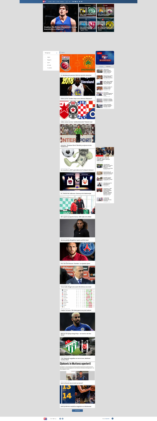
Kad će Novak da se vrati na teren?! (72, 383)
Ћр (69, 1)
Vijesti (54, 1)
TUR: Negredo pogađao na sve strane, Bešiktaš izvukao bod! (75, 359)
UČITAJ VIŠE (77, 410)
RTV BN (58, 1)
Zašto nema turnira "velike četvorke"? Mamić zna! (76, 122)
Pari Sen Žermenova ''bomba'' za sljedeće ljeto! (75, 263)
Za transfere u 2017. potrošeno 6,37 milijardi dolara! (77, 170)
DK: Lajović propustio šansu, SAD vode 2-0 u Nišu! (76, 217)
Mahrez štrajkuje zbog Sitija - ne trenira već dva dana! (76, 334)
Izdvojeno (101, 66)
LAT (66, 1)
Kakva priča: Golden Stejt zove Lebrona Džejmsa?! (76, 98)
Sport (48, 62)
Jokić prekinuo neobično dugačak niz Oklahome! (76, 406)
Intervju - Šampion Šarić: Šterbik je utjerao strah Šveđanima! (76, 146)
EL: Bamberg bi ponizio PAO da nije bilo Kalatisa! (76, 75)
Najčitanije (108, 66)
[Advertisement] (78, 41)
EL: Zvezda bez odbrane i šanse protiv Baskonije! (76, 193)
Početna (50, 1)
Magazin (49, 60)
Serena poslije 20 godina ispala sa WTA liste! (75, 240)
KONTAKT (62, 1)
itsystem (107, 418)
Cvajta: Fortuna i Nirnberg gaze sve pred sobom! (76, 310)
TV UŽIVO (49, 68)
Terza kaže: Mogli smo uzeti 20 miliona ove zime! (76, 287)
